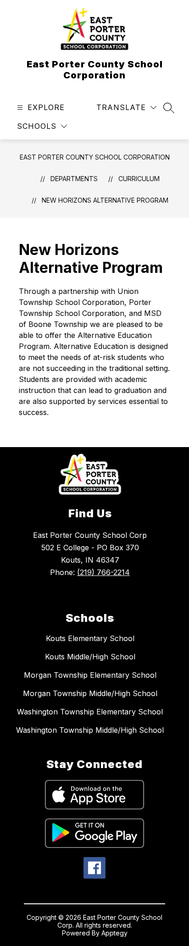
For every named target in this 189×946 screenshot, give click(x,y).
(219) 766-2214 (103, 572)
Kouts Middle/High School (90, 656)
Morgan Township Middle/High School (90, 693)
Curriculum (139, 179)
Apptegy (114, 933)
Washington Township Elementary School (90, 711)
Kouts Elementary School (90, 638)
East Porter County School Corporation (95, 157)
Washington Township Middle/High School (90, 730)
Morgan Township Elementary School (90, 675)
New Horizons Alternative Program (105, 200)
